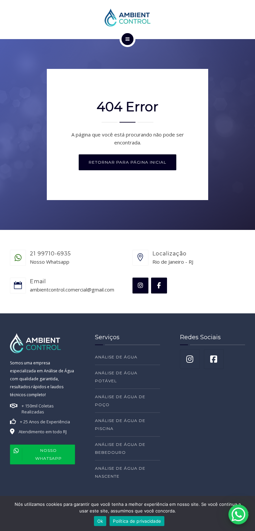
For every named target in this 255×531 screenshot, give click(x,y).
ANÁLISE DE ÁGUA (116, 356)
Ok (100, 521)
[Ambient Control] (127, 18)
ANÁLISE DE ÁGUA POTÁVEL (116, 376)
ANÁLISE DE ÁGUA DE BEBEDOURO (120, 448)
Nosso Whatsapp (48, 454)
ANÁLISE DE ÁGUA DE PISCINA (120, 424)
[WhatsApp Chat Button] (238, 514)
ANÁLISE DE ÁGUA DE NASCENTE (120, 472)
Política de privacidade (137, 521)
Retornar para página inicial (127, 162)
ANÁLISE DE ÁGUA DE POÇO (120, 400)
